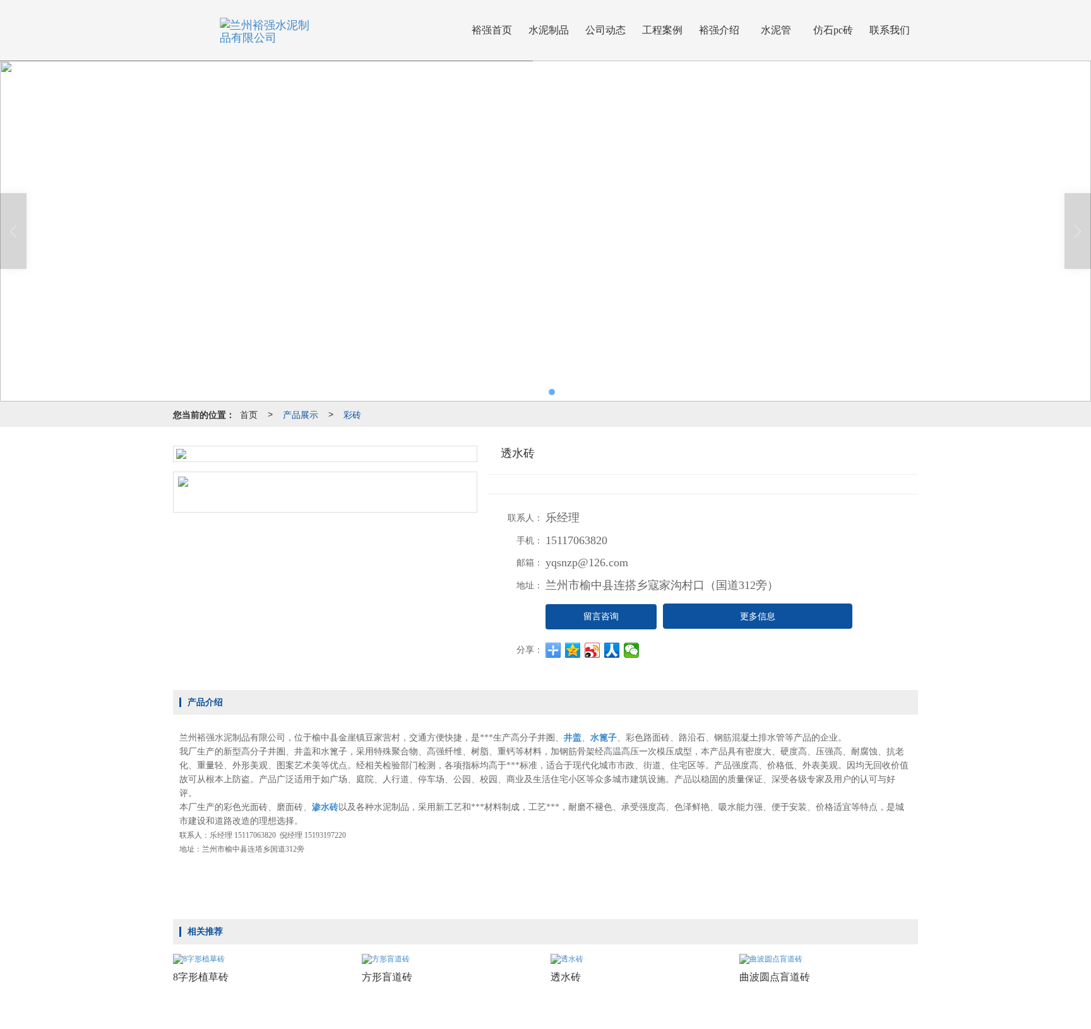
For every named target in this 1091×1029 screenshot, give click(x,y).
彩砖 (352, 414)
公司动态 (605, 30)
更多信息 (757, 616)
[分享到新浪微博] (592, 650)
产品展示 (300, 414)
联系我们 (889, 30)
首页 (249, 414)
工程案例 (662, 30)
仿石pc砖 (833, 30)
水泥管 (776, 30)
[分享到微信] (632, 650)
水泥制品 (548, 30)
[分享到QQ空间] (573, 650)
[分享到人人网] (612, 650)
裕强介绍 (719, 30)
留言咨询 (601, 616)
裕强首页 (492, 30)
